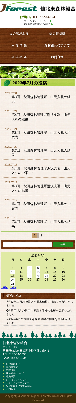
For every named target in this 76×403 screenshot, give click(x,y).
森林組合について (57, 45)
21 (46, 276)
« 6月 (4, 287)
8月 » (13, 287)
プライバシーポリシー (36, 21)
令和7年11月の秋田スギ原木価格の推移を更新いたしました (39, 312)
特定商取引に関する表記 (36, 24)
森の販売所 (57, 34)
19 (29, 276)
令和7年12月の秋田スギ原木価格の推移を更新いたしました (39, 303)
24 (12, 279)
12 (29, 272)
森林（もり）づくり (16, 379)
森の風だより (18, 34)
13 (38, 272)
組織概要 (10, 376)
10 (12, 272)
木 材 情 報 (19, 45)
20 (38, 276)
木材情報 (10, 370)
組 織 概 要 (19, 57)
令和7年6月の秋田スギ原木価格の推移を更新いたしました (39, 321)
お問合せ (57, 57)
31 (12, 283)
